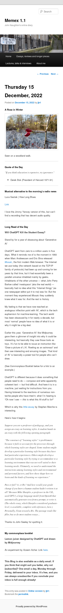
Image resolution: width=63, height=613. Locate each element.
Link (7, 204)
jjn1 (39, 102)
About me (41, 63)
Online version (35, 590)
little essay (28, 406)
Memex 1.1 (15, 20)
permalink (23, 594)
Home (8, 56)
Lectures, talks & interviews (18, 63)
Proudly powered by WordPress (31, 606)
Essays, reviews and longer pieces (32, 56)
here (45, 549)
